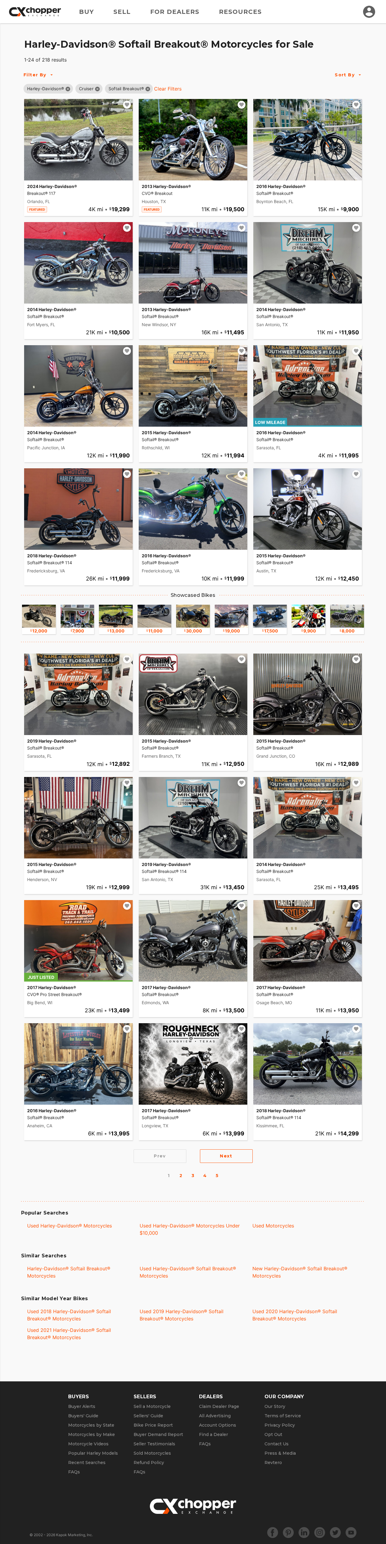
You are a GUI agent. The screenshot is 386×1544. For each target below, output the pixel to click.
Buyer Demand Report (158, 1434)
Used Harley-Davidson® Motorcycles (69, 1226)
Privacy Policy (279, 1425)
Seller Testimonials (154, 1444)
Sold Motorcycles (152, 1453)
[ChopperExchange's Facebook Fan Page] (272, 1532)
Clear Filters (168, 89)
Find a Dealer (213, 1434)
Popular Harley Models (93, 1453)
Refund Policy (149, 1462)
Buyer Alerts (81, 1406)
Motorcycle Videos (88, 1444)
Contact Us (276, 1444)
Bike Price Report (153, 1425)
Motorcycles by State (91, 1425)
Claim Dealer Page (219, 1406)
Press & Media (280, 1453)
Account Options (217, 1425)
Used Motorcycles (273, 1226)
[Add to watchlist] (127, 105)
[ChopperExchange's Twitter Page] (335, 1532)
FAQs (74, 1472)
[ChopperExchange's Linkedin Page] (304, 1532)
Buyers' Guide (83, 1415)
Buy (86, 11)
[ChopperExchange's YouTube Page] (351, 1532)
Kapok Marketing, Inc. (74, 1535)
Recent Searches (87, 1462)
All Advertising (215, 1415)
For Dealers (174, 11)
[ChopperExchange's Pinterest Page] (288, 1532)
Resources (240, 11)
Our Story (274, 1406)
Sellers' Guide (148, 1415)
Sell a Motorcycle (152, 1406)
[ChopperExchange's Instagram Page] (319, 1532)
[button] (45, 88)
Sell (122, 11)
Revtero (273, 1462)
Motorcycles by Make (91, 1434)
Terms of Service (282, 1415)
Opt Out (273, 1434)
